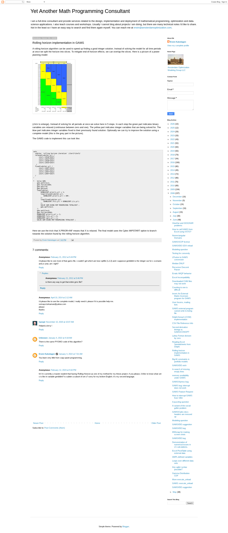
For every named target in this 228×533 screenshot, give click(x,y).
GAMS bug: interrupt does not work (181, 386)
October (176, 204)
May (175, 492)
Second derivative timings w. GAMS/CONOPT (180, 329)
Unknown (43, 338)
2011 (172, 182)
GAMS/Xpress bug (180, 382)
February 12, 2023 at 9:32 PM (63, 370)
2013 (172, 174)
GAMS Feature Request (182, 392)
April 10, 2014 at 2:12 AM (61, 297)
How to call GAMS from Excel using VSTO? (182, 230)
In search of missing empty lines (181, 370)
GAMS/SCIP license (181, 242)
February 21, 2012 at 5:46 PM (70, 278)
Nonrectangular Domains (178, 236)
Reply (41, 267)
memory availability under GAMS (180, 376)
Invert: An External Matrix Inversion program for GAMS (181, 295)
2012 (172, 178)
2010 (172, 185)
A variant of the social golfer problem (181, 407)
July (175, 216)
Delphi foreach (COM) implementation (181, 318)
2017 (172, 158)
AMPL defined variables (182, 457)
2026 (172, 124)
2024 (172, 131)
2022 (172, 139)
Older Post (156, 423)
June (175, 220)
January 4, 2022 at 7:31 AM (70, 354)
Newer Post (38, 423)
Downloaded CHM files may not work (182, 282)
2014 (172, 170)
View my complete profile (178, 45)
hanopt (42, 322)
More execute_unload (181, 479)
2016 (172, 162)
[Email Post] (72, 240)
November (177, 200)
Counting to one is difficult (180, 288)
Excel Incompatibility (181, 277)
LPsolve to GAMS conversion (180, 258)
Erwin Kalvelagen (47, 354)
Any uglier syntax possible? (179, 468)
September (178, 208)
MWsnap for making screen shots (181, 433)
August (176, 212)
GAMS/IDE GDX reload (182, 246)
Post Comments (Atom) (54, 428)
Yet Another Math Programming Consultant (80, 11)
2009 (172, 189)
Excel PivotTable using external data (182, 452)
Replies (45, 273)
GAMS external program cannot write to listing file (182, 310)
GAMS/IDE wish (179, 365)
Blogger (125, 526)
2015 (172, 166)
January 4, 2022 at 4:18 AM (60, 338)
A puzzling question (180, 402)
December (177, 196)
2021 (172, 143)
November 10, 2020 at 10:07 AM (60, 322)
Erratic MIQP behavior (181, 273)
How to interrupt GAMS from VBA (182, 396)
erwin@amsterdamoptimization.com (153, 27)
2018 (172, 155)
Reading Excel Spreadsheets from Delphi (181, 344)
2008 (172, 193)
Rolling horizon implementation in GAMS (180, 352)
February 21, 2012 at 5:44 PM (63, 257)
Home (97, 423)
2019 (172, 151)
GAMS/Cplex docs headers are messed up (182, 414)
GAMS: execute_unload (182, 483)
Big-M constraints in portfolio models (180, 360)
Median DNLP (178, 263)
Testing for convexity (181, 253)
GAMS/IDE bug (179, 428)
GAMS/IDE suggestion (182, 424)
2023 (172, 135)
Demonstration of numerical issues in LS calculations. (181, 444)
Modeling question (180, 249)
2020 (172, 147)
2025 (172, 128)
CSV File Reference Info (182, 323)
